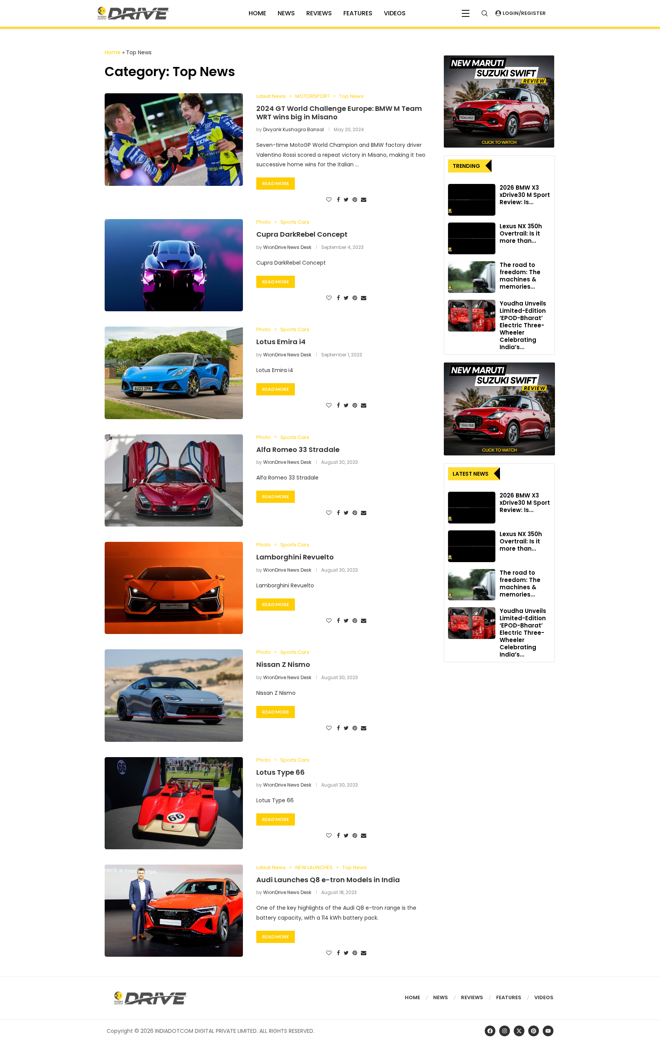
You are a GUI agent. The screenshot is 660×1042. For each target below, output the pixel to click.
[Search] (485, 13)
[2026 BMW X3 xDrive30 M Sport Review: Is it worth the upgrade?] (471, 200)
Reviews (319, 13)
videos (395, 13)
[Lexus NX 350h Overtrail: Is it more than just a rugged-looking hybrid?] (471, 238)
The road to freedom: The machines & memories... (520, 276)
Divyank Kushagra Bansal (293, 129)
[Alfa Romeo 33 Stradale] (174, 480)
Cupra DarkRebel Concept (302, 234)
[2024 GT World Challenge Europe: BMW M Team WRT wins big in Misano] (174, 139)
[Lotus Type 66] (174, 803)
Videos (543, 997)
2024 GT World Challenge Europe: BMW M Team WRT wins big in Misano (339, 113)
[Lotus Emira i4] (174, 373)
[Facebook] (490, 1031)
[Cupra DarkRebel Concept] (174, 265)
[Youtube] (548, 1031)
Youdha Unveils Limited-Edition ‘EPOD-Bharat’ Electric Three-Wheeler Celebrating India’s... (523, 325)
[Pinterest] (533, 1031)
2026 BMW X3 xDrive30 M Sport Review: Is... (525, 195)
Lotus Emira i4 (281, 341)
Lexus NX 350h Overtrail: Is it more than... (521, 233)
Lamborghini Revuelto (295, 557)
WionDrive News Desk (287, 247)
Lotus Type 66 (280, 772)
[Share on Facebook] (338, 200)
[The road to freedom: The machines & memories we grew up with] (471, 277)
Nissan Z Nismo (283, 664)
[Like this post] (329, 200)
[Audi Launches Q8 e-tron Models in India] (174, 911)
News (286, 13)
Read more (275, 183)
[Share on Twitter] (346, 200)
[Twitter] (519, 1031)
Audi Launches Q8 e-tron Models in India (328, 879)
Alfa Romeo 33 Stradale (298, 449)
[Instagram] (504, 1031)
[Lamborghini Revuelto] (174, 588)
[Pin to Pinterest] (355, 200)
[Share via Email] (363, 200)
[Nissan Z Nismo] (174, 695)
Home (113, 52)
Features (357, 13)
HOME (257, 13)
